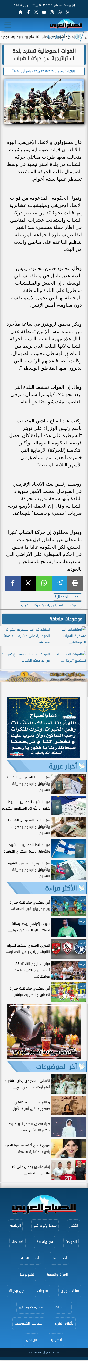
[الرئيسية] (20, 12)
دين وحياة (16, 1290)
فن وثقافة (44, 1242)
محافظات (62, 1307)
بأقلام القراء (64, 1323)
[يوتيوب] (44, 12)
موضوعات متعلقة (66, 619)
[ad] (43, 756)
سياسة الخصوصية (29, 1323)
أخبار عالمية (30, 1258)
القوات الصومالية (67, 597)
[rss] (67, 12)
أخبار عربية (54, 37)
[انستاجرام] (52, 12)
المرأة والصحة (57, 1274)
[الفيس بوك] (28, 12)
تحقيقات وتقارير (31, 1307)
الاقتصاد (17, 1242)
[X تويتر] (36, 12)
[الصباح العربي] (66, 24)
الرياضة (15, 1225)
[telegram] (59, 583)
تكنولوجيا (27, 1274)
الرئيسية (73, 37)
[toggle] (8, 25)
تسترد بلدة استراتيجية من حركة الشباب (51, 605)
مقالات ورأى (69, 1290)
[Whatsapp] (60, 12)
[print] (75, 583)
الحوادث (71, 1242)
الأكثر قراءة (61, 888)
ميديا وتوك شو (45, 1225)
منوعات (42, 1290)
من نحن (31, 1340)
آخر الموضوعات (56, 1066)
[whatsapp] (44, 583)
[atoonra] (44, 676)
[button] (6, 728)
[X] (28, 583)
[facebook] (13, 583)
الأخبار (73, 1225)
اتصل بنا (56, 1340)
